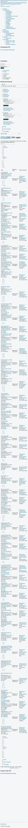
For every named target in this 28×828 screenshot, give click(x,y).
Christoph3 (8, 174)
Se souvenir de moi (9, 103)
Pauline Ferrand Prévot (6, 660)
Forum (4, 29)
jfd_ (3, 211)
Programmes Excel (10, 33)
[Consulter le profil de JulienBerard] (23, 349)
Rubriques (5, 89)
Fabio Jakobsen (4, 496)
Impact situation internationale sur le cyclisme (5, 394)
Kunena (17, 768)
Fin (4, 158)
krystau (4, 402)
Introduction (8, 11)
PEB (4, 409)
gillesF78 (8, 226)
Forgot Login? (6, 70)
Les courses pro (4, 172)
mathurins (9, 614)
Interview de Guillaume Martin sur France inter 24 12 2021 (6, 412)
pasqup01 (5, 276)
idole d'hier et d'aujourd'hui (4, 620)
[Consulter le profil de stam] (23, 437)
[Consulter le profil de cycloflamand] (23, 263)
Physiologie (8, 13)
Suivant (5, 157)
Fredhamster (5, 195)
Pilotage (7, 22)
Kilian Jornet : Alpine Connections (5, 253)
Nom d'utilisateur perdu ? (8, 109)
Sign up (5, 71)
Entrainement (6, 9)
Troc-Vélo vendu (4, 435)
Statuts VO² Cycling (10, 41)
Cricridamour (9, 555)
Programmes (8, 17)
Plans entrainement (10, 35)
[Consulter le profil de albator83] (23, 177)
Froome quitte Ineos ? (5, 542)
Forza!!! (8, 247)
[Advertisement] (9, 54)
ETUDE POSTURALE (6, 261)
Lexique (8, 25)
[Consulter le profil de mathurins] (23, 612)
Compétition (8, 19)
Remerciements (9, 27)
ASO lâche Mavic (5, 443)
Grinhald (7, 424)
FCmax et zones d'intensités (4, 422)
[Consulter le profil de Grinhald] (23, 426)
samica (7, 347)
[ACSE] (7, 49)
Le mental (8, 24)
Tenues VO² (8, 38)
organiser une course (5, 522)
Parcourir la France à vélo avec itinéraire (6, 213)
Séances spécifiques (10, 18)
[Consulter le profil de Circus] (23, 362)
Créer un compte (6, 110)
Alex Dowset (4, 582)
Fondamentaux (9, 12)
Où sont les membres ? (11, 44)
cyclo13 (4, 529)
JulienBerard (5, 351)
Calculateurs (8, 34)
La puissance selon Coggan (12, 16)
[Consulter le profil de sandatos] (23, 455)
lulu (7, 491)
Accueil (5, 8)
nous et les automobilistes (6, 646)
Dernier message (4, 175)
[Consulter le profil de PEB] (23, 404)
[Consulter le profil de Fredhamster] (23, 192)
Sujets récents (6, 90)
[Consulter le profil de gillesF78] (23, 236)
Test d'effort (8, 14)
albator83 (5, 178)
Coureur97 (8, 363)
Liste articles (6, 30)
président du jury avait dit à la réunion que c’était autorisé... (6, 335)
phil (9, 663)
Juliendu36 (3, 217)
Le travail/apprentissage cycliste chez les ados (6, 565)
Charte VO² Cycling (10, 40)
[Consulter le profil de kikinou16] (23, 306)
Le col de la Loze (4, 245)
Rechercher (5, 91)
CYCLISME (6, 137)
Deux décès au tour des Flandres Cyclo (6, 223)
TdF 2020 (3, 590)
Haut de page (3, 824)
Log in (2, 68)
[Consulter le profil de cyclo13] (23, 527)
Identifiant (5, 100)
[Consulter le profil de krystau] (23, 396)
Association (5, 39)
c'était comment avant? (6, 535)
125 (4, 185)
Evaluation (8, 21)
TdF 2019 (3, 710)
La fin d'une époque (5, 602)
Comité (7, 43)
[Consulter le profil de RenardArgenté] (23, 511)
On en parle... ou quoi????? (4, 476)
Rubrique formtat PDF (11, 28)
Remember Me (4, 66)
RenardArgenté (6, 513)
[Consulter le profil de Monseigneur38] (23, 214)
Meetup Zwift (4, 463)
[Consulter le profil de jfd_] (23, 204)
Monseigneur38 (6, 221)
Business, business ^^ (5, 403)
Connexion (6, 105)
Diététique (8, 23)
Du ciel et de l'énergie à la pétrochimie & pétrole (6, 727)
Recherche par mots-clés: (7, 86)
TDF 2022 (3, 377)
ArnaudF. (8, 191)
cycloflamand (5, 268)
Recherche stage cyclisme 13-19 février (6, 360)
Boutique (5, 36)
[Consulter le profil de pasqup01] (23, 276)
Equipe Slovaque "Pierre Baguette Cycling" (6, 304)
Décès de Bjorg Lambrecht (4, 691)
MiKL (4, 698)
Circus (4, 367)
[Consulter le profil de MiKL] (23, 692)
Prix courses (3, 451)
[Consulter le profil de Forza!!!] (23, 247)
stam (7, 379)
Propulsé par (12, 768)
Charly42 (8, 453)
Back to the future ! (5, 326)
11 (4, 390)
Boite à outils (6, 32)
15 (4, 687)
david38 (4, 608)
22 (3, 156)
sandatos (4, 457)
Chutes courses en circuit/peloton (5, 313)
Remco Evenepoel (5, 489)
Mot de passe (6, 101)
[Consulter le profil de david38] (23, 604)
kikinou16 (8, 264)
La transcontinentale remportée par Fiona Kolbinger (5, 701)
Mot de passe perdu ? (7, 107)
